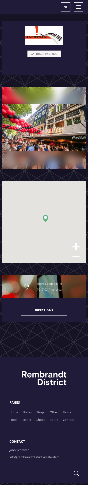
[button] (65, 7)
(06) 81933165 (46, 54)
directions (44, 310)
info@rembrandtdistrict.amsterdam (34, 457)
